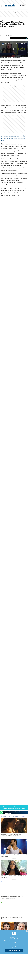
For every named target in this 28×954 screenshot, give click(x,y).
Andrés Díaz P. (5, 33)
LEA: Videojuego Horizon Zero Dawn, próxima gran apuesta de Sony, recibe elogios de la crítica (13, 138)
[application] (14, 49)
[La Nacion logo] (10, 5)
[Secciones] (2, 6)
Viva (1, 20)
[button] (14, 49)
